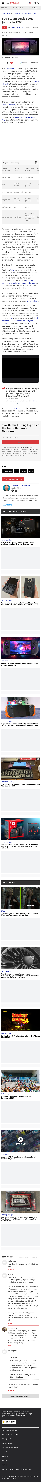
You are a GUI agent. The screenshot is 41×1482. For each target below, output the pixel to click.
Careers (5, 1465)
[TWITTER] (13, 490)
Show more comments (20, 1396)
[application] (20, 368)
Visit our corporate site (17, 1416)
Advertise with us (8, 1452)
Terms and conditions (9, 1430)
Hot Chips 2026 (18, 8)
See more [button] (20, 404)
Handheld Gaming (30, 13)
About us (5, 1456)
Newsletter (35, 62)
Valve (12, 270)
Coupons (5, 1460)
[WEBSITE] (16, 490)
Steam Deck (10, 68)
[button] (38, 3)
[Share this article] (4, 62)
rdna (16, 471)
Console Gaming (18, 13)
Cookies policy (7, 1443)
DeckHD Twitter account (16, 408)
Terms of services (26, 447)
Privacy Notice (28, 449)
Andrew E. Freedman (17, 27)
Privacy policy (6, 1439)
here (10, 318)
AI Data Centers (34, 8)
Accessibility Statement (10, 1447)
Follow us (24, 62)
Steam (23, 471)
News (4, 28)
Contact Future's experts (10, 1434)
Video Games (6, 13)
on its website (32, 301)
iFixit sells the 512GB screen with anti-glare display (20, 320)
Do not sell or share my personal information (17, 1469)
